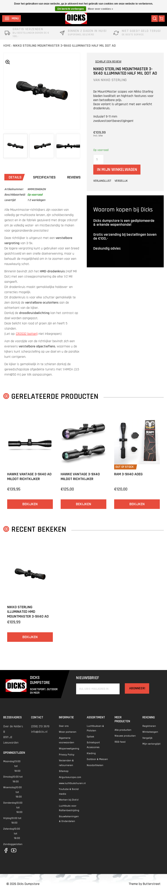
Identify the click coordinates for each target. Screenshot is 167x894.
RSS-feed (120, 742)
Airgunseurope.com (70, 777)
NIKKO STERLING (114, 79)
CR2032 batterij (27, 334)
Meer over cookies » (100, 8)
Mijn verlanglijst (151, 743)
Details (15, 177)
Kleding (91, 753)
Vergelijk (147, 738)
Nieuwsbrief (87, 678)
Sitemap (63, 771)
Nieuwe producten (125, 735)
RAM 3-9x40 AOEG (128, 474)
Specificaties (44, 177)
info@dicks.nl (39, 732)
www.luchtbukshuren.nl (72, 783)
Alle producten (123, 730)
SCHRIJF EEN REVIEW (108, 62)
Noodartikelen (95, 765)
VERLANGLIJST (102, 181)
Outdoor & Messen (97, 759)
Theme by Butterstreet (144, 884)
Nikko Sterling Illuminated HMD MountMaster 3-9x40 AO (28, 612)
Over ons (64, 726)
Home (7, 45)
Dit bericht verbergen (70, 8)
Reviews (74, 177)
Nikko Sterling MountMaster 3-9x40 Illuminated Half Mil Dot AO (64, 45)
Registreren (149, 726)
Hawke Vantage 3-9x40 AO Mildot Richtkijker (29, 476)
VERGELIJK (121, 181)
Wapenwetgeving (69, 748)
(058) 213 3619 (40, 726)
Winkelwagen (150, 732)
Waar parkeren (67, 732)
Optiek (90, 736)
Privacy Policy (66, 754)
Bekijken (30, 504)
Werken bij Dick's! (69, 799)
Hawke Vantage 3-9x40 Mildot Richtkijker (80, 476)
